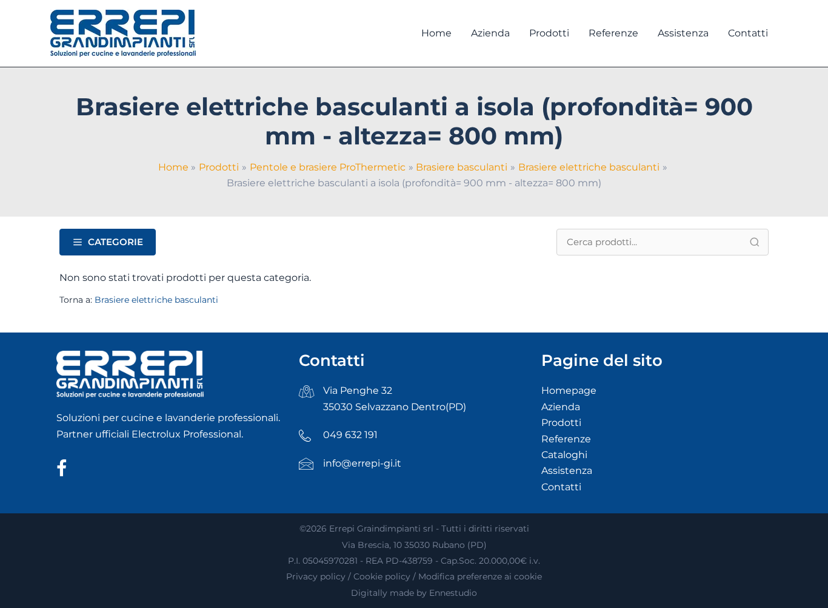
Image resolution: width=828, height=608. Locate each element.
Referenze (566, 439)
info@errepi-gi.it (362, 463)
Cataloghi (564, 455)
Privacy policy (316, 576)
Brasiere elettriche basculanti (156, 299)
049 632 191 (350, 435)
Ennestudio (453, 592)
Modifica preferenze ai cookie (480, 576)
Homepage (568, 390)
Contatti (561, 487)
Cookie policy (381, 576)
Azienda (560, 407)
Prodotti (561, 422)
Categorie (115, 242)
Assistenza (566, 470)
